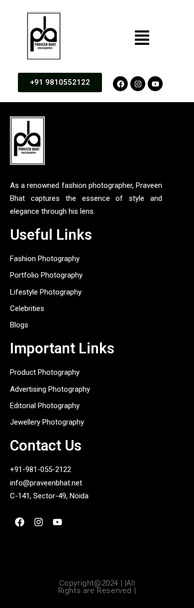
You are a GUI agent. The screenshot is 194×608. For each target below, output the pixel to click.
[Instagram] (137, 83)
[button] (142, 38)
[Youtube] (155, 83)
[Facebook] (120, 83)
